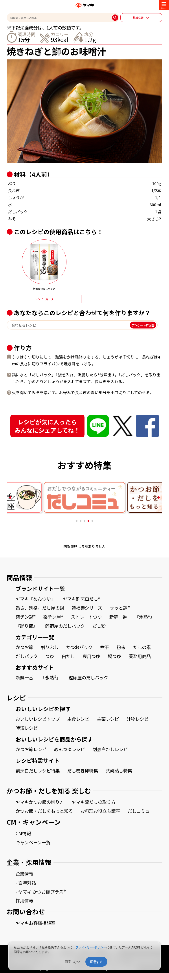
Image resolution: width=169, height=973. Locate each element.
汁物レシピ (138, 718)
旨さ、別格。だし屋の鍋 (40, 607)
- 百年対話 (26, 882)
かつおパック (79, 647)
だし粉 (99, 625)
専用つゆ (91, 656)
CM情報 (23, 833)
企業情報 (24, 873)
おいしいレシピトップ (38, 718)
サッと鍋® (120, 607)
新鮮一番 (118, 616)
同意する (96, 962)
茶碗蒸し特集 (119, 770)
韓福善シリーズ (87, 607)
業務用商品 (140, 656)
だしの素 (142, 647)
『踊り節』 (27, 625)
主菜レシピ (108, 718)
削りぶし (49, 647)
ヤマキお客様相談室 (35, 923)
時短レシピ (27, 728)
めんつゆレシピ (69, 749)
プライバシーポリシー (90, 947)
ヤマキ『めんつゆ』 (35, 598)
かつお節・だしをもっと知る (44, 810)
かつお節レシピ (31, 749)
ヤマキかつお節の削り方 (40, 801)
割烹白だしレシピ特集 (38, 770)
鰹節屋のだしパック (65, 625)
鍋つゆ (114, 656)
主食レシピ (78, 718)
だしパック (27, 656)
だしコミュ (139, 810)
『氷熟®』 (145, 616)
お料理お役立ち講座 (100, 810)
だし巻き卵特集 (82, 770)
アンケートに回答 (143, 325)
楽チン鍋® (26, 616)
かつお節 (24, 647)
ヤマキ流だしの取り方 (94, 801)
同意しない (72, 962)
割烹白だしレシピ (110, 749)
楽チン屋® (53, 616)
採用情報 (24, 900)
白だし (68, 656)
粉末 (121, 647)
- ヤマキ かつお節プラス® (41, 891)
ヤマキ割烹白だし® (81, 598)
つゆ (49, 656)
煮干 (104, 647)
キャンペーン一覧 (33, 842)
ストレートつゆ (86, 616)
